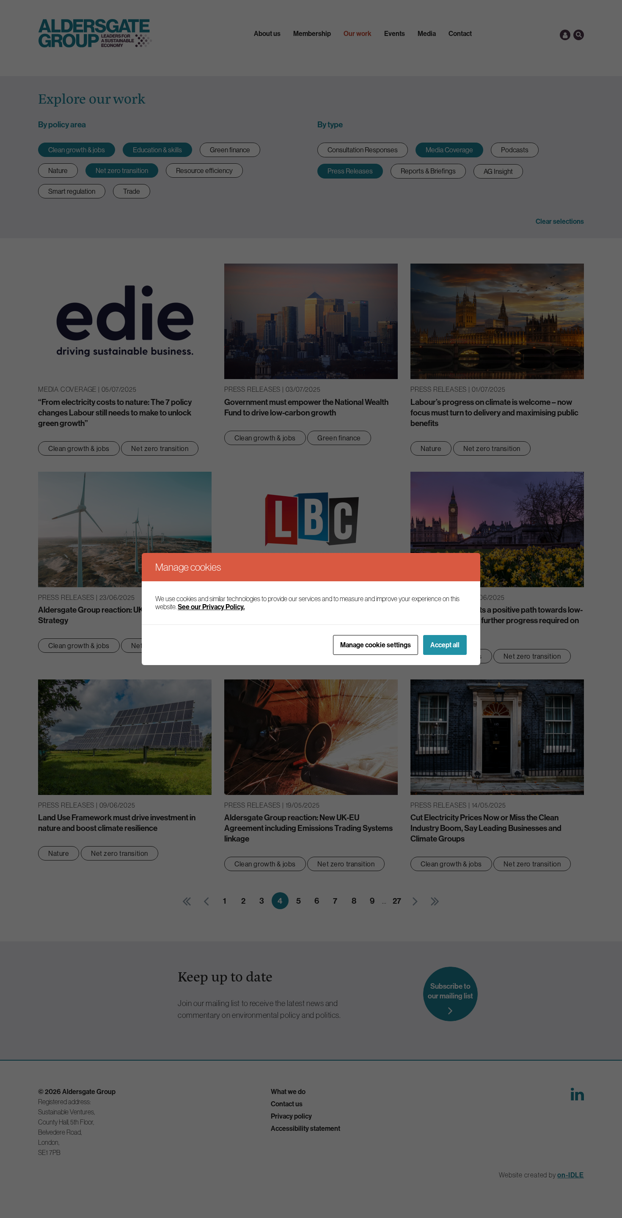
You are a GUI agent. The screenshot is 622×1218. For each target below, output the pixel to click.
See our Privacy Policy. (211, 606)
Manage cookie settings (375, 645)
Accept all (445, 645)
